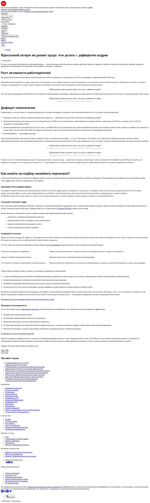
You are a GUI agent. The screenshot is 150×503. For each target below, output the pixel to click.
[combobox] (10, 496)
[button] (3, 38)
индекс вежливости (53, 245)
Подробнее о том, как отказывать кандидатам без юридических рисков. (27, 299)
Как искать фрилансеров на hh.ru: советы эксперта (24, 377)
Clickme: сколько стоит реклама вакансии (20, 381)
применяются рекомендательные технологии (44, 487)
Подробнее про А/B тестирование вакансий (17, 334)
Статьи (8, 50)
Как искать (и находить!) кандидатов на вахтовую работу (26, 373)
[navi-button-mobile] (3, 45)
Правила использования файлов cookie (38, 11)
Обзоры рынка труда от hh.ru (16, 365)
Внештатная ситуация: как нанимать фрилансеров (24, 369)
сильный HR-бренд (64, 208)
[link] (4, 33)
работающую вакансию (30, 309)
